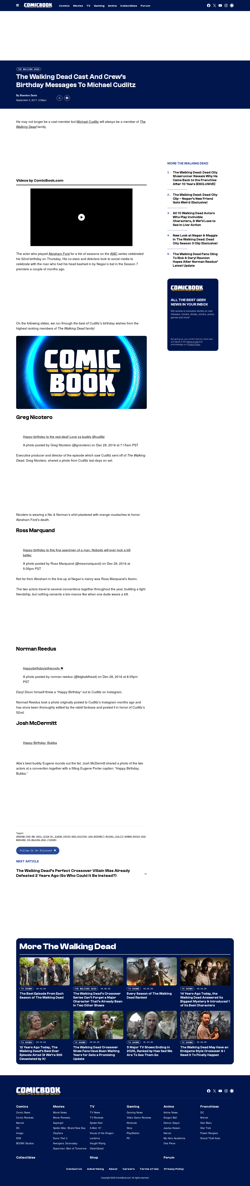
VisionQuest (97, 1148)
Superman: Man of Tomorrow (70, 1148)
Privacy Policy (193, 344)
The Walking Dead (28, 69)
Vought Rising (97, 1143)
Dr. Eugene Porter (60, 836)
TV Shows (26, 988)
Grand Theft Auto (210, 1138)
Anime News (171, 1112)
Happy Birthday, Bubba (40, 742)
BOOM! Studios (25, 1143)
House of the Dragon (102, 1133)
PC (128, 1138)
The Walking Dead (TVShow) (41, 839)
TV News (95, 1112)
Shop (94, 1157)
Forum (145, 5)
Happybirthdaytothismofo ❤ (43, 668)
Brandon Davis (28, 95)
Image (19, 1133)
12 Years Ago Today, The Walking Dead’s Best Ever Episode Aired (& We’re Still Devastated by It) (41, 1053)
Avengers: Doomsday (65, 1143)
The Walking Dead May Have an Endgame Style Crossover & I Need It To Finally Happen (204, 1051)
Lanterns (95, 1138)
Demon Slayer (172, 1122)
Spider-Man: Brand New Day (69, 1128)
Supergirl (58, 1122)
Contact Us (74, 1168)
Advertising (95, 1168)
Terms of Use (192, 341)
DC (18, 1128)
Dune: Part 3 (60, 1138)
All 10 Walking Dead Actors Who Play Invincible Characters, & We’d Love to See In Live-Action (194, 219)
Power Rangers (209, 1133)
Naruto (167, 1133)
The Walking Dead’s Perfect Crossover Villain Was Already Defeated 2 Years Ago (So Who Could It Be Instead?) (73, 873)
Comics (64, 5)
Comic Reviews (25, 1117)
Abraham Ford (59, 253)
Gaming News (135, 1112)
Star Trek (205, 1128)
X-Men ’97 (95, 1128)
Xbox (129, 1128)
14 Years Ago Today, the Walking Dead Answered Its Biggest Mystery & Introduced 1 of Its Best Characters (205, 999)
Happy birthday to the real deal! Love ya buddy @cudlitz (64, 436)
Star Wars (206, 1122)
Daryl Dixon (42, 836)
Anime (112, 5)
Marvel (20, 1122)
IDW (18, 1138)
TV (88, 5)
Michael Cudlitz (88, 121)
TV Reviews (96, 1117)
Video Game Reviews (139, 1117)
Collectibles (128, 5)
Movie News (60, 1112)
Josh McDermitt (96, 836)
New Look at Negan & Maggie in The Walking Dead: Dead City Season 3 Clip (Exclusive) (195, 239)
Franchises (209, 1106)
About (113, 1168)
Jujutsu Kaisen (172, 1128)
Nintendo (132, 1122)
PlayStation (133, 1133)
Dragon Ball (170, 1117)
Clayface (58, 1133)
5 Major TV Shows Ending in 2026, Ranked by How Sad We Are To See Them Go (149, 1051)
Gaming (99, 5)
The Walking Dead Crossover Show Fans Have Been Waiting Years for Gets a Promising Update (96, 1053)
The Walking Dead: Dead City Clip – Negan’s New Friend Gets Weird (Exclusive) (195, 198)
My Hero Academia (174, 1138)
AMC (114, 253)
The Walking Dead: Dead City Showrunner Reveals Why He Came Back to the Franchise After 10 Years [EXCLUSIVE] (195, 178)
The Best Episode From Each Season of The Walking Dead (42, 995)
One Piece (170, 1143)
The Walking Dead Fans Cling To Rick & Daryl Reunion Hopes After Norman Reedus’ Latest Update (195, 260)
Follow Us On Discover (37, 850)
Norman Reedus (132, 836)
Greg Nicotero (79, 836)
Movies (78, 5)
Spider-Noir (96, 1122)
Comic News (23, 1112)
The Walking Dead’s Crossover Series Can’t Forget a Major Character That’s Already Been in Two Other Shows (97, 999)
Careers (129, 1168)
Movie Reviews (61, 1117)
